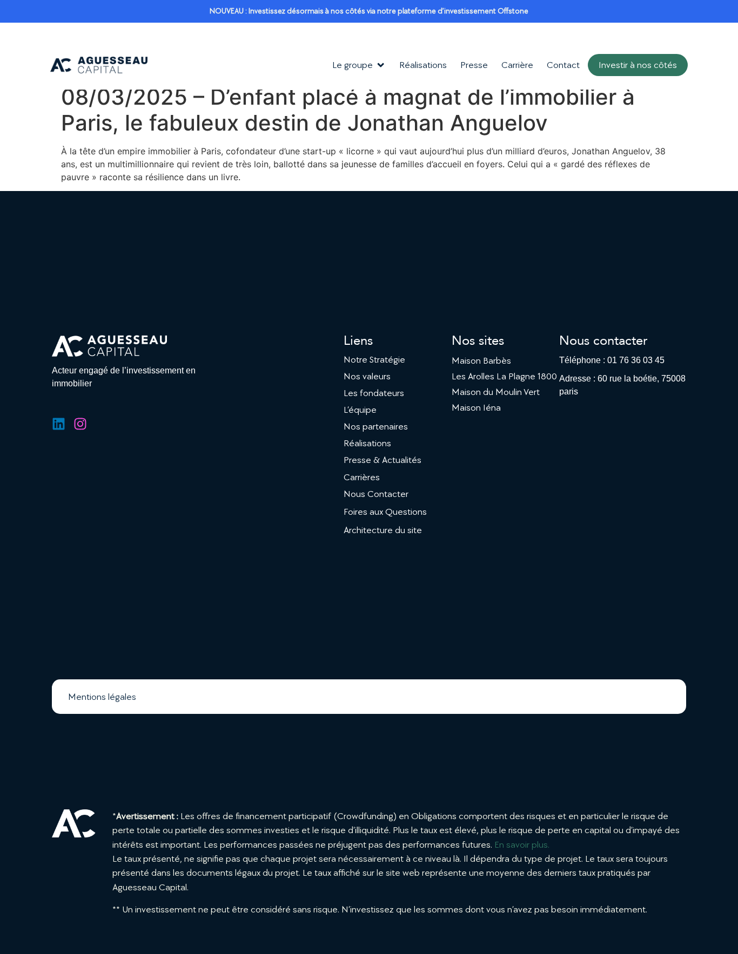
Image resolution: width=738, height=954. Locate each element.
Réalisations (367, 443)
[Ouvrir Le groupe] (380, 65)
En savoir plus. (521, 844)
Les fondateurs (374, 393)
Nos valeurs (367, 376)
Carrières (362, 477)
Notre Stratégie (374, 359)
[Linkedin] (58, 424)
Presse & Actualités (382, 460)
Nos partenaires (376, 426)
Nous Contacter (376, 494)
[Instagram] (80, 424)
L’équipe (360, 409)
